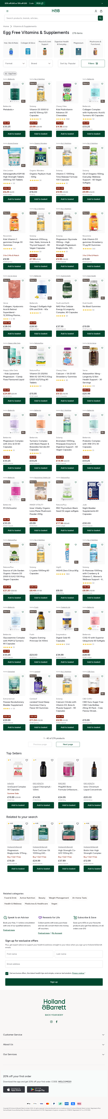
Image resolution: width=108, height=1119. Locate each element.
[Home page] (56, 11)
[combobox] (51, 18)
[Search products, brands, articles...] (101, 18)
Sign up (54, 982)
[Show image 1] (10, 101)
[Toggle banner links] (102, 3)
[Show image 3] (14, 101)
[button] (15, 63)
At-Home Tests (79, 898)
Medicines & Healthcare (36, 903)
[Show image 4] (16, 101)
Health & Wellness (12, 903)
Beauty (42, 898)
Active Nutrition (27, 898)
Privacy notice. (78, 973)
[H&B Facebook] (56, 1021)
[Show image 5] (18, 101)
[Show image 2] (12, 101)
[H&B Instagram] (51, 1021)
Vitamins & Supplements (24, 26)
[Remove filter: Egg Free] (6, 73)
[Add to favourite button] (23, 84)
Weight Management (59, 898)
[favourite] (26, 760)
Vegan (54, 903)
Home (6, 26)
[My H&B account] (96, 11)
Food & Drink (10, 898)
